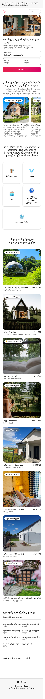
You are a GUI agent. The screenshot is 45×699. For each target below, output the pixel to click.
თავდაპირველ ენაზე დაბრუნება (15, 5)
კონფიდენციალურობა (17, 688)
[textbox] (12, 62)
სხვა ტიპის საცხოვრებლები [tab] (12, 617)
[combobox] (21, 55)
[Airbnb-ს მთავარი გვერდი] (4, 11)
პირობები (30, 688)
